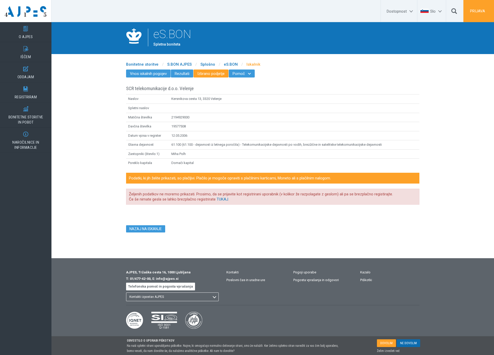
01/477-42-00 (140, 279)
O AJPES (26, 32)
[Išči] (454, 12)
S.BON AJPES (179, 64)
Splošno (207, 64)
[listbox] (172, 296)
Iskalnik (253, 64)
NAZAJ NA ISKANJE (145, 229)
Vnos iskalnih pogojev (148, 73)
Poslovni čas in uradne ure (245, 280)
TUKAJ (222, 199)
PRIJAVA (477, 11)
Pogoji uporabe (304, 272)
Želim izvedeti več (388, 351)
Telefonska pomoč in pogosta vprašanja (160, 286)
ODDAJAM (25, 72)
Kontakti (232, 272)
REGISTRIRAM (26, 92)
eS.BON (231, 64)
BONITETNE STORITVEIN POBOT (25, 115)
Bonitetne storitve (142, 64)
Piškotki (366, 280)
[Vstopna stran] (25, 11)
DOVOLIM (386, 343)
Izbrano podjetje (211, 73)
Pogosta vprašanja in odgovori (316, 280)
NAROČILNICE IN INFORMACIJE (25, 141)
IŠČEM (26, 52)
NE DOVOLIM (408, 343)
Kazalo (365, 272)
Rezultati (182, 73)
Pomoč (242, 73)
